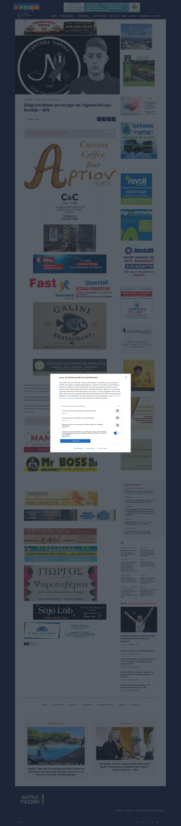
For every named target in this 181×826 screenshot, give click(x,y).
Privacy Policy (102, 448)
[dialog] (90, 413)
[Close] (127, 378)
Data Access (90, 448)
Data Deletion (78, 448)
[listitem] (90, 406)
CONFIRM (75, 441)
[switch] (116, 410)
